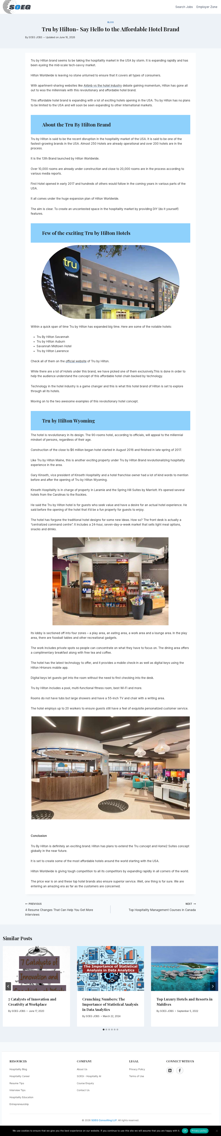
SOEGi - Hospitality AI (89, 1076)
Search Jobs (184, 7)
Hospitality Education (21, 1097)
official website (76, 361)
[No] (216, 1131)
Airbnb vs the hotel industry (103, 85)
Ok (185, 1130)
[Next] (212, 986)
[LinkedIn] (170, 1070)
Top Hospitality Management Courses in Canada (162, 907)
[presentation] (36, 968)
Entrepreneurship (19, 1104)
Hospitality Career (19, 1076)
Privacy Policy (137, 1069)
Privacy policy (199, 1130)
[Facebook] (179, 1070)
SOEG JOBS (18, 1011)
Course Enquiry (85, 1083)
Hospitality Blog (18, 1069)
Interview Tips (17, 1090)
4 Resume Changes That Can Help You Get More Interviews (59, 909)
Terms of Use (136, 1076)
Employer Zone (206, 7)
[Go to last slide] (8, 986)
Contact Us (83, 1090)
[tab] (103, 1029)
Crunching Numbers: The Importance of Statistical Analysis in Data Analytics (110, 1004)
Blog (110, 22)
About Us (82, 1069)
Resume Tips (16, 1083)
